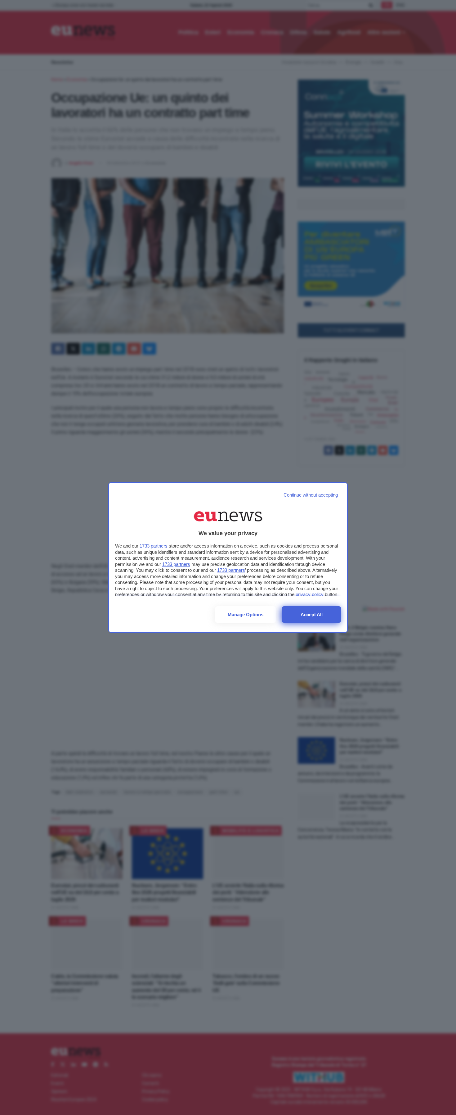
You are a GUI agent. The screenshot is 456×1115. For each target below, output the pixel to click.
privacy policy (310, 594)
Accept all (312, 614)
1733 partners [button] (154, 545)
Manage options (245, 614)
